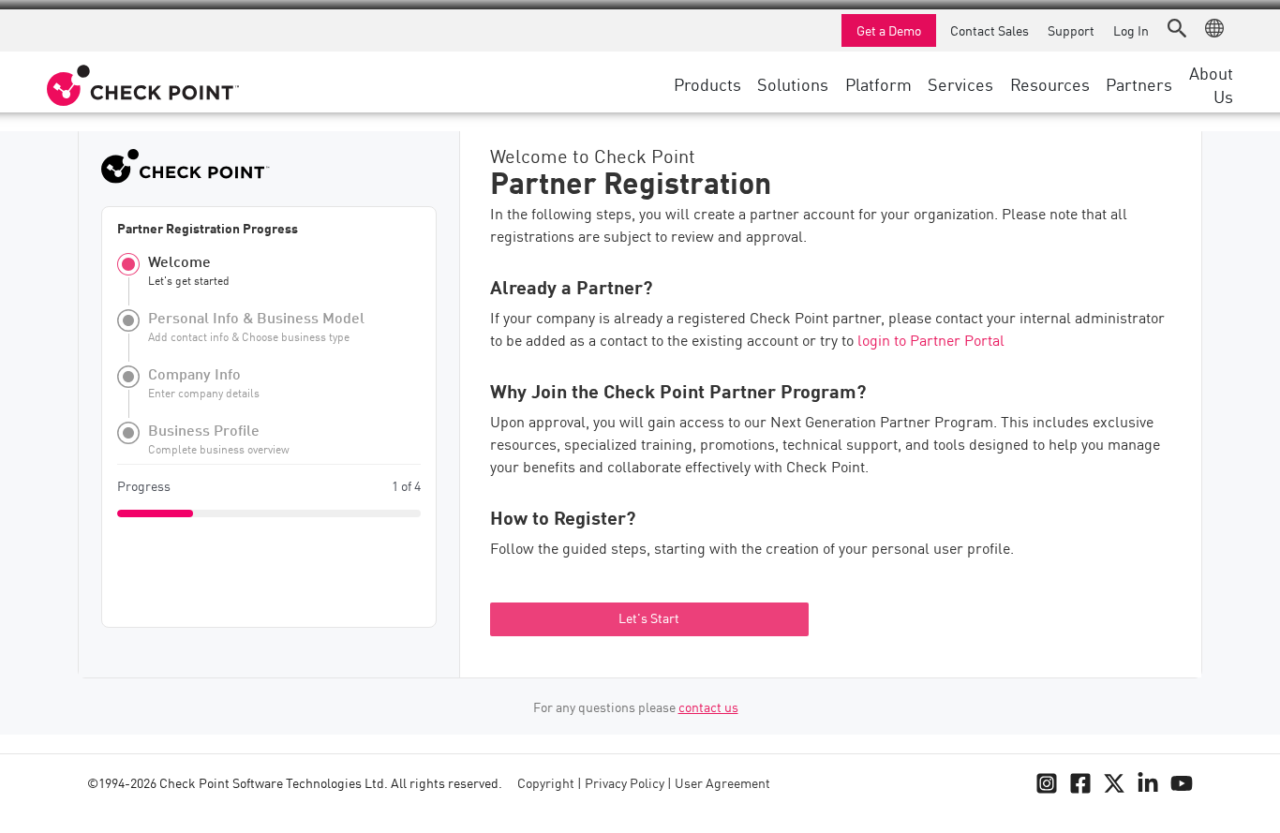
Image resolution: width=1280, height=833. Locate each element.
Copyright (545, 784)
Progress (144, 487)
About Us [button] (1211, 84)
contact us (708, 708)
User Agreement (722, 784)
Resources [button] (1050, 83)
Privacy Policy (624, 784)
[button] (1177, 28)
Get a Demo (888, 30)
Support (1071, 30)
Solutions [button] (792, 83)
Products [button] (707, 83)
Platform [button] (878, 83)
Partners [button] (1139, 83)
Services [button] (960, 83)
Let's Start (648, 619)
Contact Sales (989, 30)
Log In (1131, 30)
